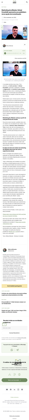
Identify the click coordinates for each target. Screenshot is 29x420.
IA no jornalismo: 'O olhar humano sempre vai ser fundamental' (13, 302)
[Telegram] (17, 350)
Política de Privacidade (22, 337)
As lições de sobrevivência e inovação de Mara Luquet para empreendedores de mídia (14, 294)
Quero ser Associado (13, 380)
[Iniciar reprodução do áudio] (5, 53)
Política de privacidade (14, 416)
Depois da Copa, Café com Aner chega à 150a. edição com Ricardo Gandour (14, 311)
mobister (15, 418)
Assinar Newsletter (14, 333)
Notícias (4, 299)
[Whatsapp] (12, 350)
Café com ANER (6, 291)
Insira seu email (6, 328)
